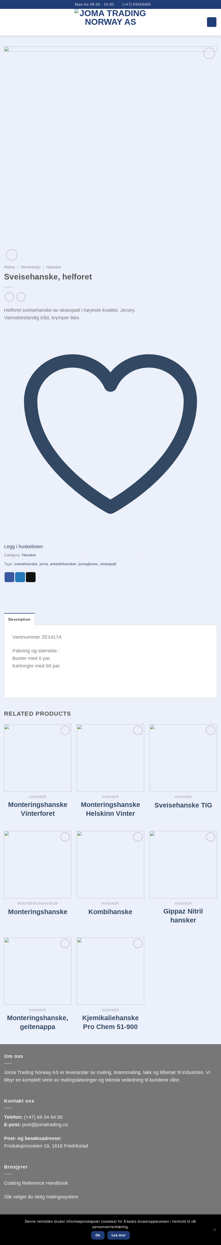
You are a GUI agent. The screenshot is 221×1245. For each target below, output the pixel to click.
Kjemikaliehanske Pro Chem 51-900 (110, 1022)
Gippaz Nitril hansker (183, 915)
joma (44, 564)
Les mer (119, 1235)
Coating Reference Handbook (36, 1183)
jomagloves (88, 564)
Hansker (53, 267)
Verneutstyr (30, 267)
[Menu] (211, 22)
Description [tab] (19, 619)
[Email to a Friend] (31, 577)
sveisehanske (25, 564)
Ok (97, 1235)
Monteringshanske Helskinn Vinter (110, 809)
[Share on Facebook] (9, 577)
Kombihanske (110, 911)
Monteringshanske (37, 911)
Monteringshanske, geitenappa (37, 1022)
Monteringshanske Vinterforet (37, 809)
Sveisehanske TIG (183, 805)
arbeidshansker (63, 564)
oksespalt (108, 564)
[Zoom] (12, 255)
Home (9, 267)
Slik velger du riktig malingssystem (41, 1196)
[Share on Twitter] (20, 577)
